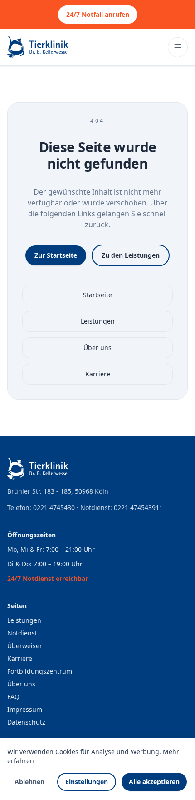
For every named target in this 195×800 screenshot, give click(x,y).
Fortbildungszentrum (39, 671)
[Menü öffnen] (178, 47)
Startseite (97, 294)
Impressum (24, 709)
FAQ (13, 696)
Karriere (97, 374)
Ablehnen (29, 781)
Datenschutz (26, 722)
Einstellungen (86, 781)
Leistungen (98, 321)
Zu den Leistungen (131, 255)
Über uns (97, 347)
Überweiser (24, 645)
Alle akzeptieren (154, 781)
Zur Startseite (55, 255)
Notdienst (22, 633)
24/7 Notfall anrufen (97, 14)
